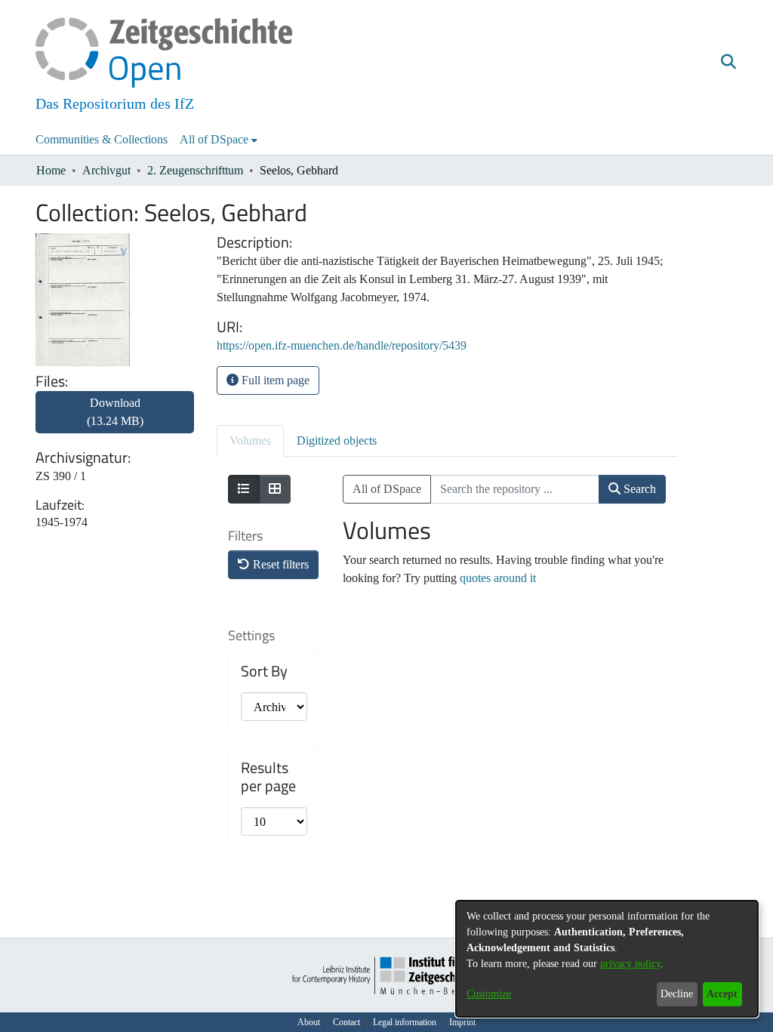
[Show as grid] (275, 489)
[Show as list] (244, 489)
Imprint (462, 1022)
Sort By (264, 671)
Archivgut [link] (106, 170)
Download (115, 411)
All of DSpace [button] (214, 139)
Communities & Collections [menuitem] (101, 139)
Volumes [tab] (250, 440)
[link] (114, 420)
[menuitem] (218, 140)
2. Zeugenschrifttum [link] (195, 170)
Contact (346, 1022)
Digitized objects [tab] (337, 440)
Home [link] (51, 170)
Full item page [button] (274, 380)
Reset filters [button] (279, 564)
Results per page (268, 777)
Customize (489, 994)
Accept (722, 994)
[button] (728, 63)
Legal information (404, 1022)
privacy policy (630, 963)
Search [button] (638, 488)
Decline (677, 994)
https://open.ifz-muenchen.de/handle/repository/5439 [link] (342, 345)
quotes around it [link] (498, 577)
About (308, 1022)
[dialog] (607, 959)
